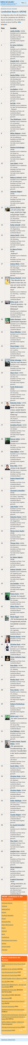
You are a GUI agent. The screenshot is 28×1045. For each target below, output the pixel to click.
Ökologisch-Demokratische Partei (11, 1027)
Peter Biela (14, 665)
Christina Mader (15, 790)
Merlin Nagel (14, 617)
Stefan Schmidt (15, 225)
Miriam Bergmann (16, 867)
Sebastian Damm (15, 517)
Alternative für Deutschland (9, 975)
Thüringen (4, 950)
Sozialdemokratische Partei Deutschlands (13, 964)
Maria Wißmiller (15, 332)
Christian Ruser (15, 644)
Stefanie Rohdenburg (17, 704)
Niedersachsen (6, 909)
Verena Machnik (15, 278)
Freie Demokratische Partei (9, 972)
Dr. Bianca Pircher (16, 249)
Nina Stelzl (14, 841)
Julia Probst (14, 506)
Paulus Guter (14, 594)
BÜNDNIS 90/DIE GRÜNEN (9, 969)
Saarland (4, 931)
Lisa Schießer (14, 583)
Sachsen (4, 943)
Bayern (4, 928)
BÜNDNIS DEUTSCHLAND (9, 990)
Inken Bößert (14, 452)
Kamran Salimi (15, 439)
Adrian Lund (14, 716)
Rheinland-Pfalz (6, 921)
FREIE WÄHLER (6, 995)
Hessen (4, 918)
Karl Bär (13, 103)
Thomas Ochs (14, 543)
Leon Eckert (14, 163)
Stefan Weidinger (16, 800)
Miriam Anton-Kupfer (17, 531)
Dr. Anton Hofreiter (16, 45)
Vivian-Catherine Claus (17, 657)
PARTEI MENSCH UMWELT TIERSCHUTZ (13, 1022)
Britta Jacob (14, 302)
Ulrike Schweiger (15, 360)
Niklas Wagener (15, 133)
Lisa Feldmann (15, 731)
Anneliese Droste (16, 425)
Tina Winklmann (15, 119)
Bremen (4, 912)
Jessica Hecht (14, 235)
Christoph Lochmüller (17, 490)
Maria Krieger (14, 346)
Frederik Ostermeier (16, 879)
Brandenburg (5, 937)
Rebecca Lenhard (16, 177)
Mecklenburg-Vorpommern (9, 940)
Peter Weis (13, 466)
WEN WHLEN (7, 2)
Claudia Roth (14, 61)
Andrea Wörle (14, 264)
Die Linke (4, 981)
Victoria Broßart (15, 207)
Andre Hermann (15, 319)
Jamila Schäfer (15, 31)
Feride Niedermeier (16, 387)
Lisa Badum (14, 89)
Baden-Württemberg (7, 925)
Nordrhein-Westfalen (7, 915)
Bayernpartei (5, 998)
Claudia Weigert (15, 815)
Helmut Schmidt (15, 569)
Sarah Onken (14, 766)
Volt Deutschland (6, 1030)
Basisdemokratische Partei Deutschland (13, 1009)
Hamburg (4, 906)
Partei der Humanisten (8, 1006)
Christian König (15, 776)
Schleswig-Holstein (7, 903)
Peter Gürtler (14, 690)
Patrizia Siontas (15, 636)
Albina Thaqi (14, 606)
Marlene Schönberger (17, 147)
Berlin (3, 934)
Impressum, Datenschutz (8, 1039)
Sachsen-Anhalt (6, 946)
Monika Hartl (14, 679)
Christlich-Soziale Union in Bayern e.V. (12, 978)
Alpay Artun (14, 373)
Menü (23, 2)
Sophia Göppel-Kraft (17, 478)
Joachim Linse (15, 851)
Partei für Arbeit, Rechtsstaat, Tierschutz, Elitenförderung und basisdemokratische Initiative (14, 1017)
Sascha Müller (15, 75)
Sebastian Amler (15, 403)
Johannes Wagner (16, 191)
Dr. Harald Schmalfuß (17, 825)
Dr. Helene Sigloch (16, 557)
